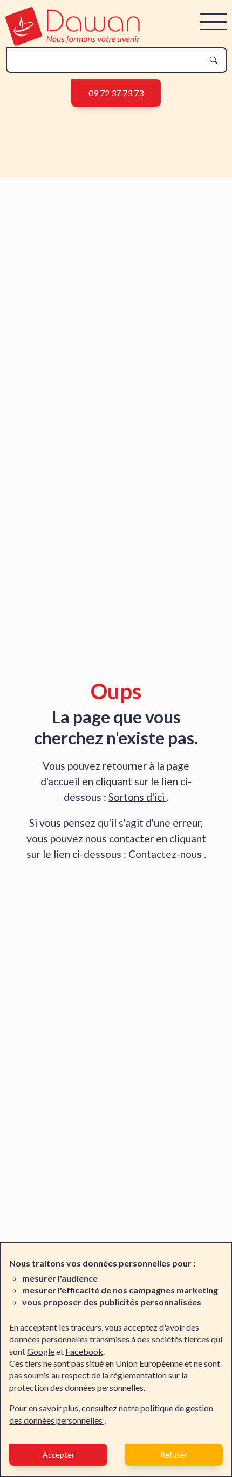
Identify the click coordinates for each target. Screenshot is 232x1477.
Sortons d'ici (137, 797)
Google (40, 1351)
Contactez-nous (166, 854)
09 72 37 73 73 (116, 93)
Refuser (173, 1454)
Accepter (58, 1454)
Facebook (84, 1351)
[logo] (72, 42)
